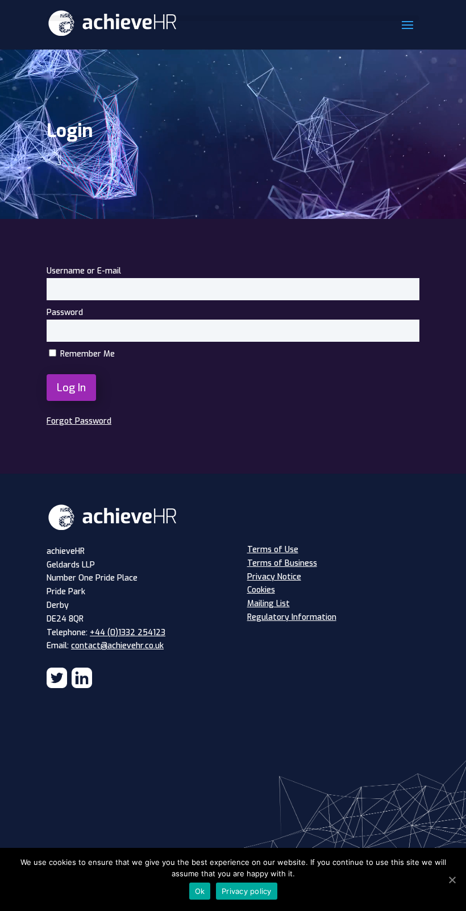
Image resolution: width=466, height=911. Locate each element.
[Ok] (451, 879)
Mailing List (268, 603)
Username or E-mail (84, 271)
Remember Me (86, 354)
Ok (200, 891)
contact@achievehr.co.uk (117, 645)
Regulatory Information (291, 617)
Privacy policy (247, 891)
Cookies (261, 590)
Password (65, 312)
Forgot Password (79, 421)
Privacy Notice (274, 577)
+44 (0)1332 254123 (127, 632)
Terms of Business (282, 563)
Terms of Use (272, 549)
